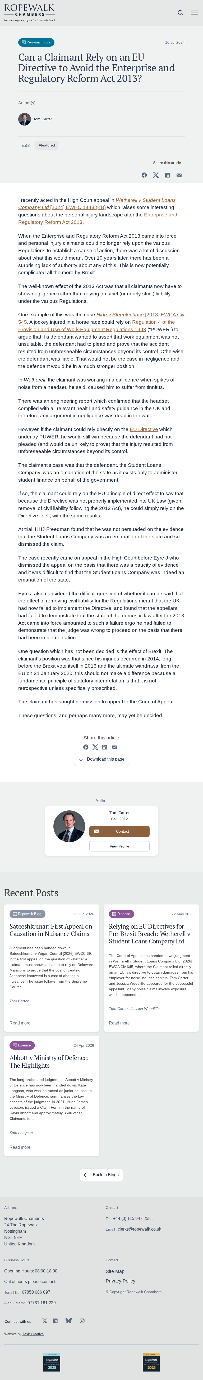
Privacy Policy (120, 1281)
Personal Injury (38, 42)
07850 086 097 (36, 1292)
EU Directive (144, 429)
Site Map (115, 1271)
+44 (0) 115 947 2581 (133, 1218)
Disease (123, 914)
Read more (20, 1023)
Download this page (105, 759)
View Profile (119, 846)
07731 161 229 (41, 1303)
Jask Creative (33, 1334)
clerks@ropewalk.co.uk (139, 1229)
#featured (47, 145)
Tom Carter (19, 1001)
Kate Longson (21, 1132)
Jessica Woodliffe (145, 1008)
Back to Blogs (106, 1175)
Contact (122, 831)
